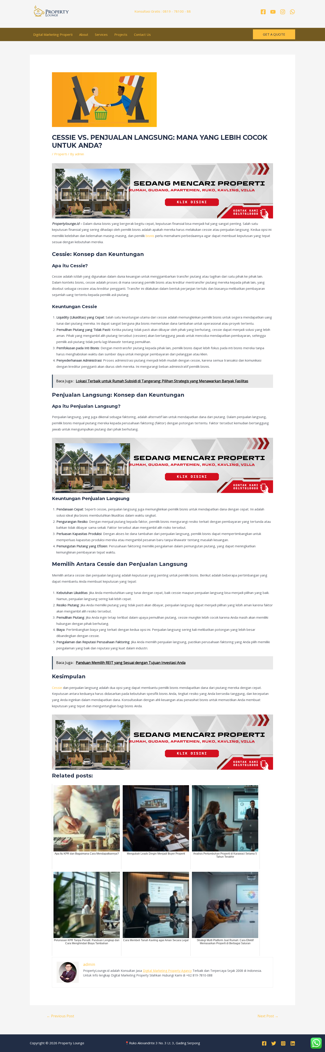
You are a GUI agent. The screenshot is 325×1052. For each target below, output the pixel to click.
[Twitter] (273, 1043)
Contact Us (142, 34)
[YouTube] (273, 12)
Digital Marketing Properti (53, 34)
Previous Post (60, 1016)
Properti (60, 154)
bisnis (150, 235)
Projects (120, 34)
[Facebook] (263, 12)
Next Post (268, 1016)
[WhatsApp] (292, 12)
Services (101, 34)
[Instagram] (282, 12)
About (83, 34)
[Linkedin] (292, 1043)
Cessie (57, 687)
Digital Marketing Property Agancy (167, 971)
